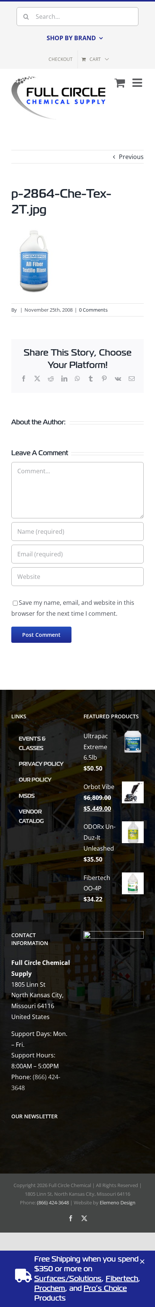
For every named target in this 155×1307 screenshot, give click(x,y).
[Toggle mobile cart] (119, 82)
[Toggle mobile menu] (138, 82)
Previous (131, 157)
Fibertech (122, 1278)
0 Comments (93, 309)
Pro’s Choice (105, 1288)
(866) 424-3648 (53, 1202)
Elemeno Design (117, 1202)
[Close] (142, 1261)
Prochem (49, 1288)
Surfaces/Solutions (68, 1278)
